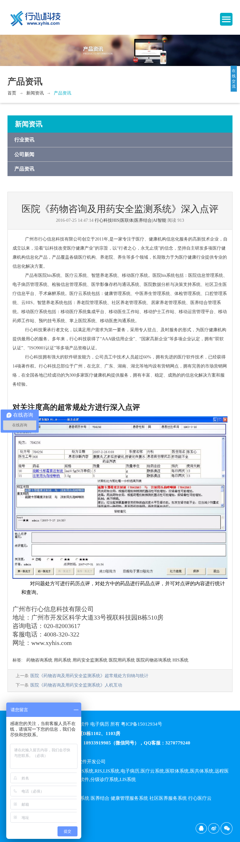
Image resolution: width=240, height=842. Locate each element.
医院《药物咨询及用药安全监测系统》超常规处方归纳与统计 (89, 675)
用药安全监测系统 (90, 660)
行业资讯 (24, 139)
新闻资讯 (35, 93)
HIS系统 (180, 660)
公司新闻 (24, 154)
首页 (12, 93)
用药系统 (62, 660)
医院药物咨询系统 (153, 660)
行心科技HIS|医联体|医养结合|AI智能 (130, 220)
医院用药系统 (122, 660)
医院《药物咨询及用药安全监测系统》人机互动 (76, 685)
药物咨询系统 (39, 660)
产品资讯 (62, 93)
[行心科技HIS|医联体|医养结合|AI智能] (36, 16)
